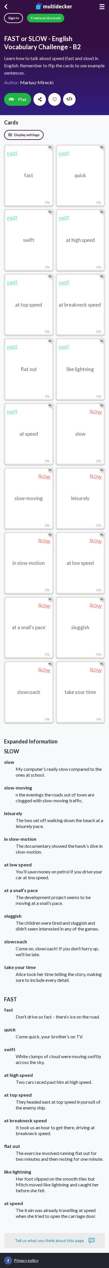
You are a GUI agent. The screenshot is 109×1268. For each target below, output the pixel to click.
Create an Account (46, 18)
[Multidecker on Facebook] (8, 1260)
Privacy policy (26, 1260)
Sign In (13, 18)
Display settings (26, 135)
